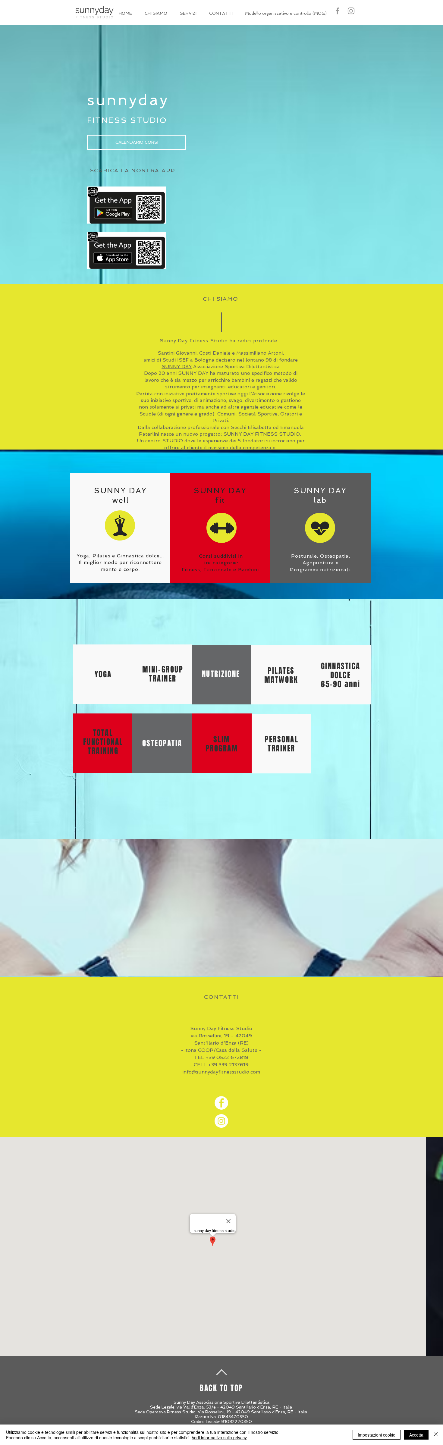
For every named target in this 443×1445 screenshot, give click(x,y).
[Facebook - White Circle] (221, 1103)
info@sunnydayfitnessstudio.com (221, 1072)
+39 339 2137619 (228, 1064)
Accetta (416, 1435)
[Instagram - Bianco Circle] (221, 1121)
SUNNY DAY (177, 366)
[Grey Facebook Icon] (337, 10)
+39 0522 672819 (227, 1057)
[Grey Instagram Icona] (351, 10)
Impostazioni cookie (376, 1435)
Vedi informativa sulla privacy (219, 1437)
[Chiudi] (435, 1434)
